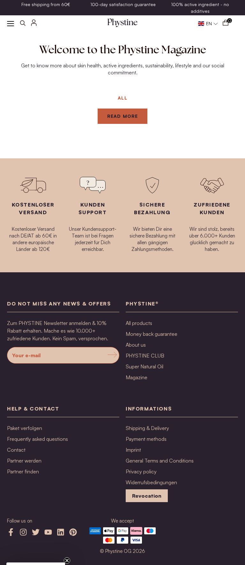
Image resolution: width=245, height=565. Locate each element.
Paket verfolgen (24, 428)
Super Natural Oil (144, 366)
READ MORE (122, 116)
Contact (16, 450)
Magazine (136, 377)
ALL (123, 98)
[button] (208, 23)
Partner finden (23, 471)
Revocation (146, 496)
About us (136, 345)
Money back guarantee (151, 334)
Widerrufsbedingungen (151, 482)
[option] (45, 4)
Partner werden (24, 460)
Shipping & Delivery (147, 428)
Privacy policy (141, 471)
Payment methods (146, 439)
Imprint (133, 450)
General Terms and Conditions (160, 460)
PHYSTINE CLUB (145, 355)
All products (139, 323)
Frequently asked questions (37, 439)
